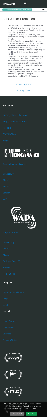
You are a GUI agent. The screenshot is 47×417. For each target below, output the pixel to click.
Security (6, 192)
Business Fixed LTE (11, 261)
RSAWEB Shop (9, 134)
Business (7, 333)
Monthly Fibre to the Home (15, 115)
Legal (5, 305)
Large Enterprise (10, 232)
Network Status (10, 340)
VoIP (5, 199)
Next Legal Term (23, 90)
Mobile (6, 186)
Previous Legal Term (23, 84)
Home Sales (8, 327)
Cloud (5, 180)
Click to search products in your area (18, 9)
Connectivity (8, 173)
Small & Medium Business (15, 164)
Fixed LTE (7, 128)
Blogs (5, 298)
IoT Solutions (9, 274)
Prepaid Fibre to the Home (15, 121)
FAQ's (5, 140)
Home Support (10, 321)
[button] (25, 3)
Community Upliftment (13, 292)
